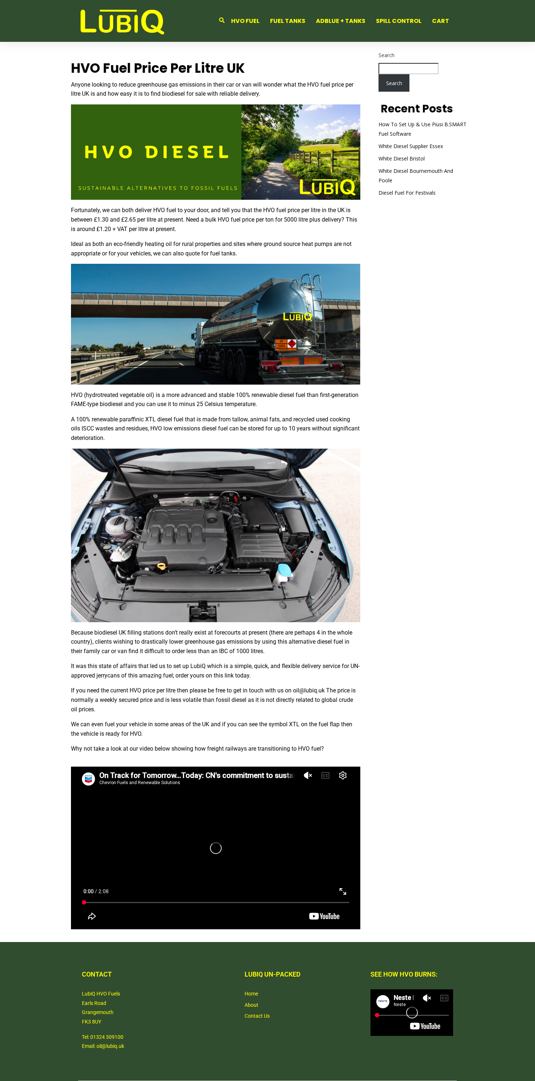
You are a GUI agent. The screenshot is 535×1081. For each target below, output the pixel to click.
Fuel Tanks (287, 21)
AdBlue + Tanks (340, 21)
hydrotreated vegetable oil (119, 395)
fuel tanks (222, 253)
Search (387, 55)
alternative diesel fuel (316, 641)
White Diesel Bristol (402, 158)
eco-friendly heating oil (143, 244)
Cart (440, 21)
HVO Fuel (245, 21)
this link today (231, 675)
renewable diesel (272, 395)
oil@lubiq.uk (309, 690)
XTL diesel (158, 419)
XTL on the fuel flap (314, 724)
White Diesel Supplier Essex (411, 146)
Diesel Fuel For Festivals (407, 192)
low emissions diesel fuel (195, 428)
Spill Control (398, 21)
